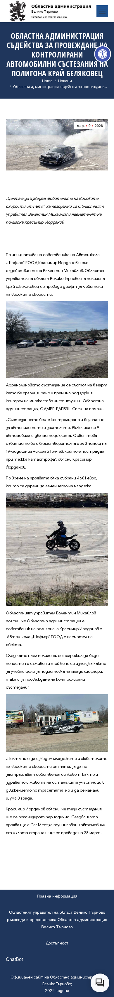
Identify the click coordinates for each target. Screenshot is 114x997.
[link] (102, 54)
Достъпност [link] (57, 943)
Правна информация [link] (57, 896)
